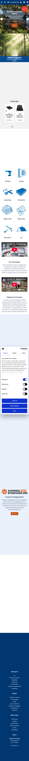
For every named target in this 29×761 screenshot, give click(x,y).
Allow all (14, 400)
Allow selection (14, 405)
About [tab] (23, 353)
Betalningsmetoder (14, 725)
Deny (14, 410)
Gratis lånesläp (14, 699)
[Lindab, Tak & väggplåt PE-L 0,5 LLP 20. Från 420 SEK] (19, 108)
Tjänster (14, 693)
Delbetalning (14, 719)
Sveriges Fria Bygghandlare (14, 686)
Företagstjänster (15, 708)
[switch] (25, 384)
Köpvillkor (14, 721)
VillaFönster (14, 682)
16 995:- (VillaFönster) (14, 23)
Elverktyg (7, 181)
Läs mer (14, 47)
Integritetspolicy (14, 723)
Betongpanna (9, 115)
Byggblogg (14, 680)
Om (14, 675)
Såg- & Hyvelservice (14, 703)
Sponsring (14, 710)
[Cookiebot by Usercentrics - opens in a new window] (20, 349)
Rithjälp (14, 701)
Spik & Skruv (7, 237)
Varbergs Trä (14, 671)
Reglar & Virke (8, 219)
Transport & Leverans (14, 697)
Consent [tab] (5, 353)
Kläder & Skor (21, 219)
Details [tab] (14, 353)
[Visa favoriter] (24, 2)
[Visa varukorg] (27, 2)
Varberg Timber (14, 684)
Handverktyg (7, 200)
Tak (21, 237)
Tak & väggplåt (19, 115)
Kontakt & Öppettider (14, 677)
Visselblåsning (14, 729)
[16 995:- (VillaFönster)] (14, 19)
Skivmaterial (21, 200)
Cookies (14, 727)
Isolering (21, 181)
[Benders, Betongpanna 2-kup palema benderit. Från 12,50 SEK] (9, 108)
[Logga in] (21, 2)
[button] (8, 2)
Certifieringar (14, 688)
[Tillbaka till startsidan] (14, 2)
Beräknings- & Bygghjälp (14, 706)
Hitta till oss (13, 745)
